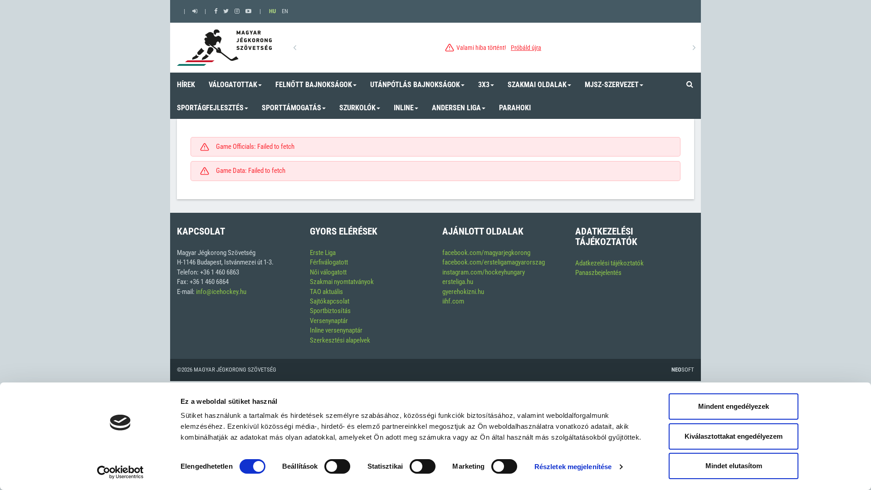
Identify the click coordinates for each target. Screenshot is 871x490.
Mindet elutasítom (733, 466)
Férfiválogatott (329, 262)
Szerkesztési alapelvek (340, 340)
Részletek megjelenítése (573, 466)
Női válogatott (328, 272)
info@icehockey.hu (221, 292)
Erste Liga (323, 253)
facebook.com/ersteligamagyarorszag (493, 262)
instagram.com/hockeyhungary (483, 272)
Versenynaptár (329, 321)
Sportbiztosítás (330, 311)
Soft (682, 369)
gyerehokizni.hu (463, 292)
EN (285, 11)
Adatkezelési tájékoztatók (609, 263)
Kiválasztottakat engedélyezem (734, 436)
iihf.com (453, 301)
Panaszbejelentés (598, 273)
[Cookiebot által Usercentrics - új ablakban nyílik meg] (120, 472)
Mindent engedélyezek (733, 406)
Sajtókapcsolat (329, 301)
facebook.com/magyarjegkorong (486, 253)
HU (272, 11)
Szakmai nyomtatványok (342, 282)
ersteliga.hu (457, 282)
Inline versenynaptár (336, 330)
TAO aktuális (326, 292)
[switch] (337, 466)
